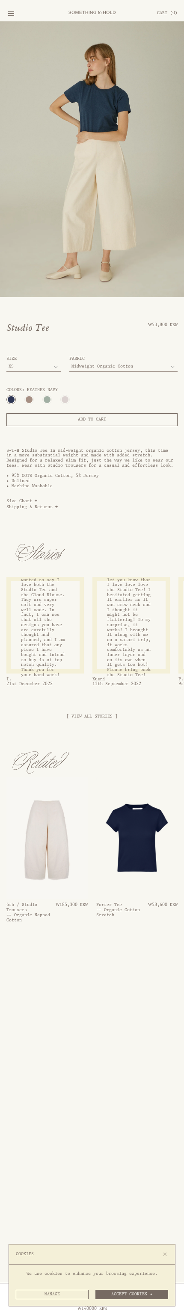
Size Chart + (21, 501)
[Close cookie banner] (165, 1254)
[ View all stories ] (92, 716)
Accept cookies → (131, 1294)
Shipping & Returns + (32, 507)
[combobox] (33, 367)
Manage (52, 1294)
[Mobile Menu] (10, 15)
